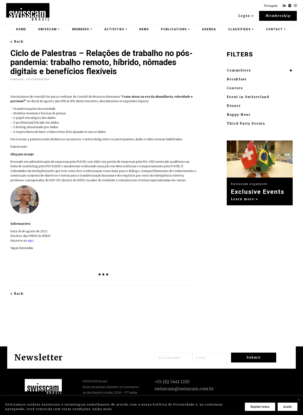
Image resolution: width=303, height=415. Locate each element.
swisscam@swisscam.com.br (184, 388)
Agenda (209, 29)
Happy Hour (239, 115)
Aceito (287, 406)
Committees (239, 70)
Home (21, 29)
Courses (235, 88)
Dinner (234, 106)
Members (80, 29)
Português (271, 5)
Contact (274, 29)
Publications (174, 29)
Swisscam (47, 29)
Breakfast (237, 79)
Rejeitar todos (260, 406)
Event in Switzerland (248, 97)
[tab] (260, 70)
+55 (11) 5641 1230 (172, 381)
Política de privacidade (134, 409)
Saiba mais (102, 409)
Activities (114, 29)
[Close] (298, 399)
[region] (151, 405)
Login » (246, 16)
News (144, 29)
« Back (17, 41)
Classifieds (239, 29)
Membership (278, 16)
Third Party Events (246, 123)
